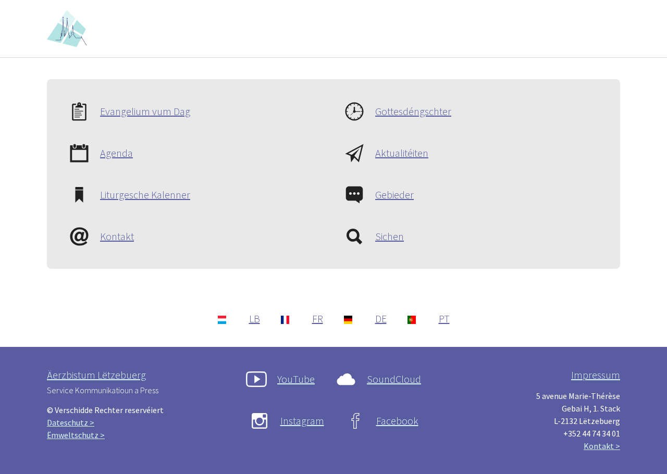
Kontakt (117, 236)
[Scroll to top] (644, 451)
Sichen (389, 236)
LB (254, 318)
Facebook (397, 420)
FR (317, 318)
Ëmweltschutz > (76, 435)
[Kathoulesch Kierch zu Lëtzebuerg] (68, 28)
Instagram (302, 420)
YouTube (296, 378)
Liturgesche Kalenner (145, 194)
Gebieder (394, 194)
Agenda (116, 152)
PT (444, 318)
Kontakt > (602, 446)
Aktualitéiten (401, 152)
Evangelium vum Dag (145, 111)
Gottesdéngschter (413, 111)
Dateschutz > (70, 422)
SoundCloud (394, 378)
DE (381, 318)
